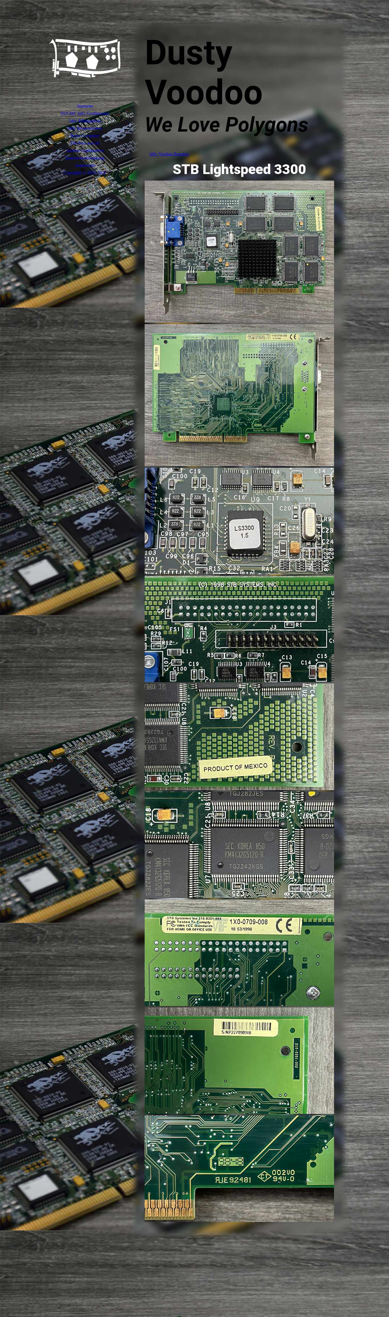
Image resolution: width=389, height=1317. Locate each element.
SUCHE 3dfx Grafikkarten (85, 113)
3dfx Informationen (84, 128)
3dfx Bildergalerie (85, 120)
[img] (85, 58)
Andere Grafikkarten (85, 150)
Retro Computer (84, 135)
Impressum (85, 165)
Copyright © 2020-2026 (85, 172)
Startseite (85, 106)
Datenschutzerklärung (85, 158)
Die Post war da (85, 143)
